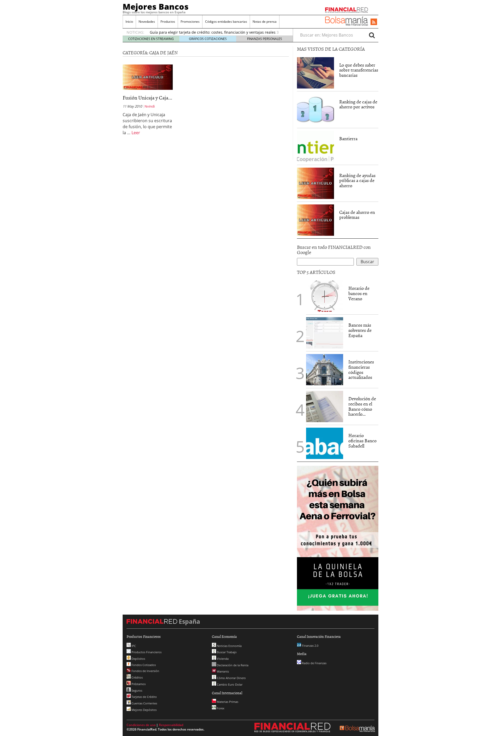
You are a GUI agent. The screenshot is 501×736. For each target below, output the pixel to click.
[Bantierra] (315, 146)
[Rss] (373, 22)
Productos (167, 21)
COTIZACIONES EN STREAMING (151, 39)
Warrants (222, 671)
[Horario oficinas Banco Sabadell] (324, 443)
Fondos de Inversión (145, 671)
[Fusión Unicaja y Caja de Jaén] (148, 77)
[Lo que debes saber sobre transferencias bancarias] (315, 72)
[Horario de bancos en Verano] (324, 296)
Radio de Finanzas (313, 663)
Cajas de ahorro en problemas (357, 215)
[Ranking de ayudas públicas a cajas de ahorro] (315, 183)
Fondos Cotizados (143, 665)
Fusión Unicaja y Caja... (147, 97)
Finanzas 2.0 (309, 645)
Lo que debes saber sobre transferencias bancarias (358, 70)
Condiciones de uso (141, 725)
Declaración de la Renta (232, 665)
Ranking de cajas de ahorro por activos (358, 104)
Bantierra (348, 138)
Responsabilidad (171, 725)
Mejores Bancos (156, 6)
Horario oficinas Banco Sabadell (362, 440)
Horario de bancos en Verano (358, 293)
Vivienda (222, 659)
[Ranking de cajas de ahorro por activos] (315, 109)
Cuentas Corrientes (144, 703)
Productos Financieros (146, 652)
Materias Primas (227, 702)
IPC (133, 646)
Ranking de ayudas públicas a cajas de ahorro (357, 180)
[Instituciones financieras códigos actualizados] (324, 369)
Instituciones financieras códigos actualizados (361, 369)
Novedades (147, 21)
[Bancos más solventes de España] (324, 333)
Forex (220, 708)
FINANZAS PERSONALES (264, 39)
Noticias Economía (229, 646)
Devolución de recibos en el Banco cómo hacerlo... (362, 406)
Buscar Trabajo (226, 652)
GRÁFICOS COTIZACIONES (208, 39)
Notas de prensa (265, 21)
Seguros (136, 690)
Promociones (190, 21)
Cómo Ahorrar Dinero (231, 678)
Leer (136, 133)
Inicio (129, 21)
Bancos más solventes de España (360, 330)
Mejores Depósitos (144, 710)
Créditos (137, 677)
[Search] (371, 35)
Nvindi (150, 106)
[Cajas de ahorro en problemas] (315, 219)
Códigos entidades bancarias (226, 21)
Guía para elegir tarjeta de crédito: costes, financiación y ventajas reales (213, 32)
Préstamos (138, 684)
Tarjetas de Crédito (144, 697)
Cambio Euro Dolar (229, 684)
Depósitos (138, 659)
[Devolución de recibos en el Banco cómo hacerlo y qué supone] (324, 406)
